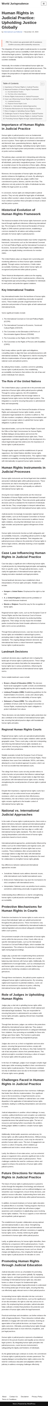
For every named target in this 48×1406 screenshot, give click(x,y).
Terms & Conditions (9, 1399)
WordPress (31, 1404)
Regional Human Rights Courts (17, 103)
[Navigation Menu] (43, 4)
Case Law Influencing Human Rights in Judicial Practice (24, 99)
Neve (15, 1404)
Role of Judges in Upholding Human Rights (20, 111)
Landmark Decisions (14, 101)
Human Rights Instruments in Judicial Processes (22, 96)
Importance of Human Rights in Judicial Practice (21, 87)
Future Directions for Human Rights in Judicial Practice (24, 116)
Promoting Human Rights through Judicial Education (23, 118)
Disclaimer (25, 1397)
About (4, 1397)
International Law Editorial (13, 32)
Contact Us (13, 1397)
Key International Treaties (15, 92)
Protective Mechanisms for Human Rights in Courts (23, 108)
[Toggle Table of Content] (41, 84)
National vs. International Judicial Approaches (21, 106)
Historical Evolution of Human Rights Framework (22, 89)
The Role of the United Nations (17, 94)
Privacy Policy (37, 1397)
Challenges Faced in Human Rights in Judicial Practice (24, 113)
